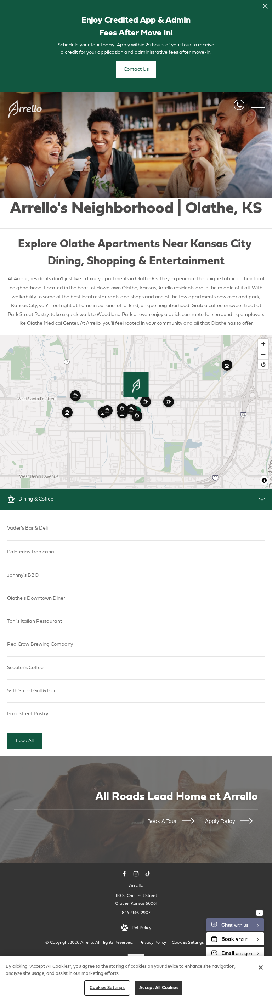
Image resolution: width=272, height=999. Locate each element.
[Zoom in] (263, 344)
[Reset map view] (263, 364)
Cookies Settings (188, 943)
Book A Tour (162, 821)
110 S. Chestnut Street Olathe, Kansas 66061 (136, 900)
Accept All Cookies (158, 988)
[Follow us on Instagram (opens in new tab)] (136, 874)
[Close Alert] (265, 8)
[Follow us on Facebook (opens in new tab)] (124, 874)
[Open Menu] (258, 105)
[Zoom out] (263, 354)
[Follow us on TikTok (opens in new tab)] (147, 874)
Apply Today (221, 821)
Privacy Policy (152, 943)
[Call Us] (239, 105)
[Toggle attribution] (264, 480)
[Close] (260, 967)
